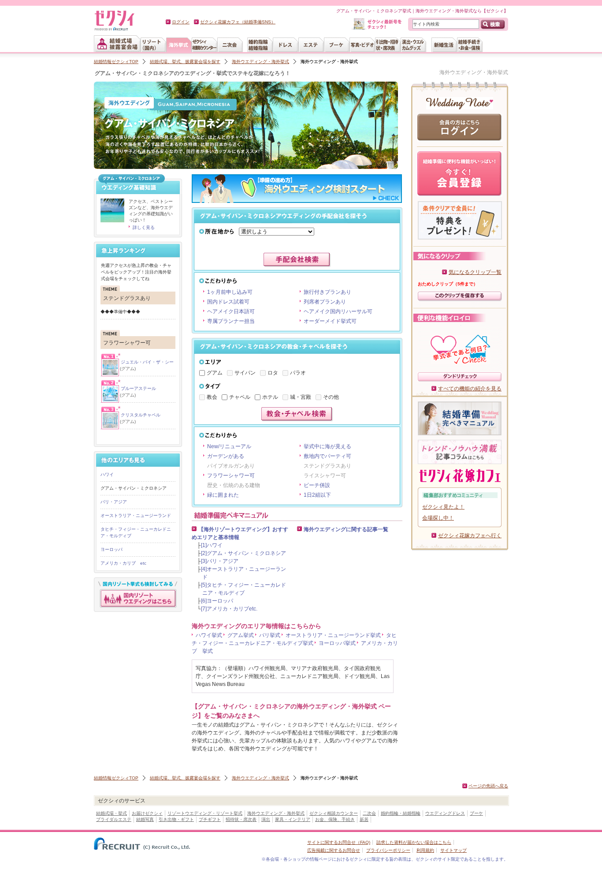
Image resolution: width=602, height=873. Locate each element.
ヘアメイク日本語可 (231, 311)
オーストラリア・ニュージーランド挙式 (333, 635)
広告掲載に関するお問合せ (333, 850)
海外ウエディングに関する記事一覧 (346, 529)
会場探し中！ (438, 518)
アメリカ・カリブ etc (123, 563)
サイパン (245, 373)
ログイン (181, 21)
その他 (331, 397)
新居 (364, 819)
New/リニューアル (229, 446)
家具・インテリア (292, 819)
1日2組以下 (317, 495)
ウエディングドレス (445, 813)
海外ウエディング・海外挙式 (260, 61)
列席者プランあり (325, 302)
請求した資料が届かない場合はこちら (413, 842)
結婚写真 (145, 819)
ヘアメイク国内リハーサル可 (338, 311)
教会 (212, 397)
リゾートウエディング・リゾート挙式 (204, 813)
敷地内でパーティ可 (327, 456)
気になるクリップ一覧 (475, 272)
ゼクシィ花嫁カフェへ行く (470, 535)
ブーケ (476, 813)
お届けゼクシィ (147, 813)
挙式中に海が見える (327, 446)
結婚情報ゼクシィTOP (116, 61)
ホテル (270, 397)
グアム (215, 373)
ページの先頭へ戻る (488, 785)
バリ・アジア (113, 501)
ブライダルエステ (113, 819)
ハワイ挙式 (209, 635)
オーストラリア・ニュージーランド (135, 515)
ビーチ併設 (317, 485)
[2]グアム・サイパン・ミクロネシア (243, 553)
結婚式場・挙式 (111, 813)
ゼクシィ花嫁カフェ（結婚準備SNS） (237, 21)
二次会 (369, 813)
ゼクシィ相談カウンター (333, 813)
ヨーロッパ (111, 549)
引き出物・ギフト (176, 819)
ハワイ (107, 474)
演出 (265, 819)
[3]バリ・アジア (219, 561)
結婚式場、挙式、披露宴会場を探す (185, 61)
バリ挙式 (269, 635)
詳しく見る (144, 227)
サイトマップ (453, 850)
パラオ (298, 373)
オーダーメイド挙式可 (330, 321)
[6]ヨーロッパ (217, 601)
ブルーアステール (138, 388)
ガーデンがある (225, 456)
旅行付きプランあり (327, 292)
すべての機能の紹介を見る (470, 389)
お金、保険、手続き (335, 819)
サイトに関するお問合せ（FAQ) (338, 842)
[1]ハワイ (212, 545)
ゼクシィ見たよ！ (443, 507)
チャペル (239, 397)
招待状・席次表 (241, 819)
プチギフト (210, 819)
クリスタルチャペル (140, 414)
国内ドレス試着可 (228, 302)
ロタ (273, 373)
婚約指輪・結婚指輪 (400, 813)
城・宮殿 (300, 397)
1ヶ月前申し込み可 (230, 292)
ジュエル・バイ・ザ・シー (147, 362)
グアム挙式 (240, 635)
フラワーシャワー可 (231, 475)
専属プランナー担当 (231, 321)
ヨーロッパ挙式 (337, 643)
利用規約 (425, 850)
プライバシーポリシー (388, 850)
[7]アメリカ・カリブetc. (229, 609)
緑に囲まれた (223, 495)
